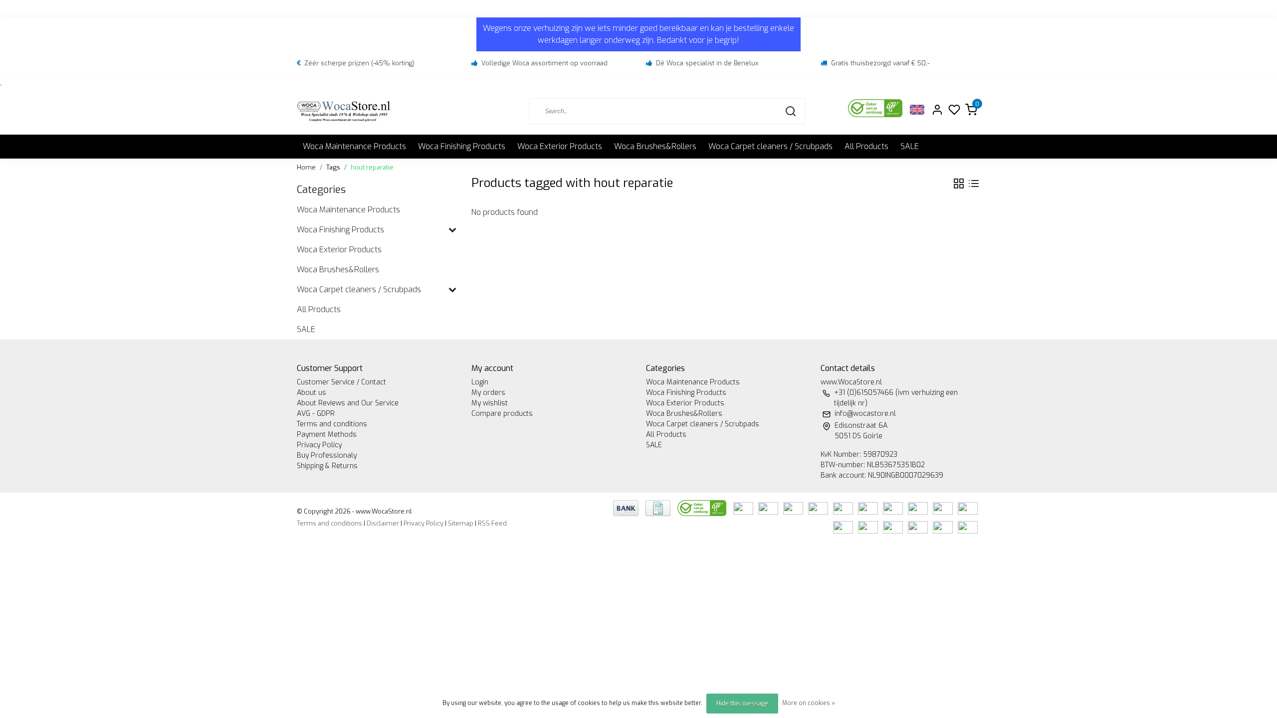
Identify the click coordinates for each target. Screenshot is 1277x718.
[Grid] (958, 183)
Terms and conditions (332, 424)
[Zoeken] (790, 111)
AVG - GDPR (316, 413)
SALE (909, 146)
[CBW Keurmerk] (703, 508)
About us (311, 392)
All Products (866, 146)
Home (306, 167)
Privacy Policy (319, 445)
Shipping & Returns (327, 466)
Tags (333, 167)
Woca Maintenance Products (354, 146)
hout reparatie (372, 167)
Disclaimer (383, 523)
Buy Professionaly (327, 455)
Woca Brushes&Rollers (655, 146)
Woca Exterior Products (559, 146)
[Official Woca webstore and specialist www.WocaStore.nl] (344, 111)
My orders (488, 392)
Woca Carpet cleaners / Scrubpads (770, 146)
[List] (973, 183)
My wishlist (489, 403)
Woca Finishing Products (461, 146)
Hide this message (742, 704)
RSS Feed (492, 523)
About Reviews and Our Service (348, 403)
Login (479, 382)
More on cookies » (808, 703)
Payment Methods (327, 434)
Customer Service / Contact (341, 382)
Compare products (502, 413)
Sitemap (460, 523)
